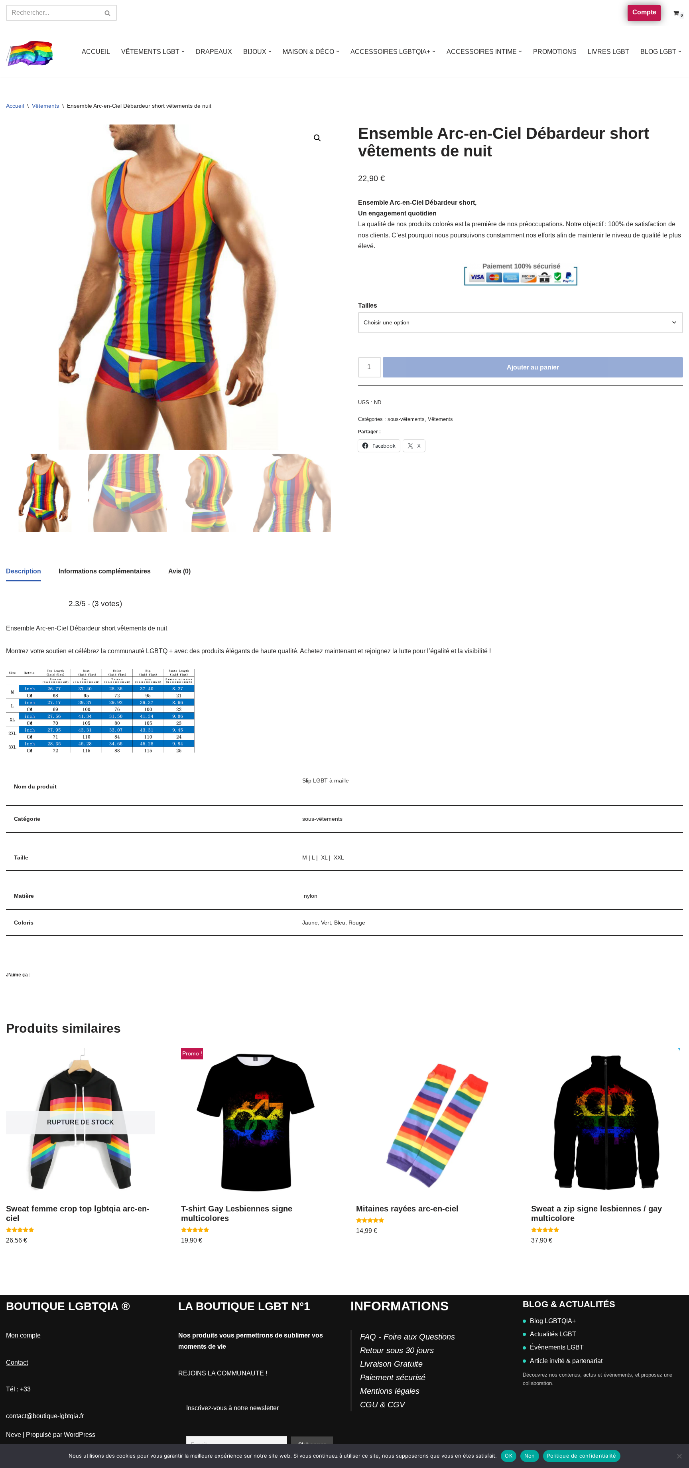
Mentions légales (389, 1391)
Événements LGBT (557, 1347)
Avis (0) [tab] (179, 571)
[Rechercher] (108, 13)
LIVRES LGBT (608, 51)
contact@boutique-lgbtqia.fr (45, 1416)
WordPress (79, 1434)
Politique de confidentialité (581, 1455)
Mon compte (23, 1335)
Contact (17, 1362)
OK (508, 1455)
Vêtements (45, 106)
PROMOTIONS (555, 51)
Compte (644, 12)
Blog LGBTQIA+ (553, 1321)
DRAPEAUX (214, 51)
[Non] (679, 1456)
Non (529, 1455)
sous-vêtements (406, 419)
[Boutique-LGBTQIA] (30, 52)
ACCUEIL (96, 51)
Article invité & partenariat (566, 1360)
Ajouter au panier (533, 367)
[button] (183, 51)
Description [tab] (23, 571)
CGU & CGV (382, 1404)
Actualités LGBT (553, 1334)
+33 (25, 1389)
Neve (13, 1434)
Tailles (367, 305)
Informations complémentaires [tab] (105, 571)
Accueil (15, 106)
